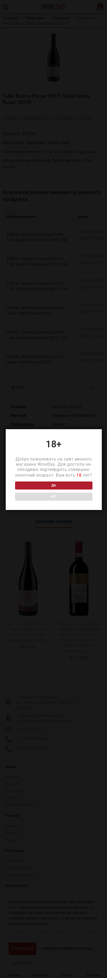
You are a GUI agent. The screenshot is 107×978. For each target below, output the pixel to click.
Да (53, 485)
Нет (54, 496)
